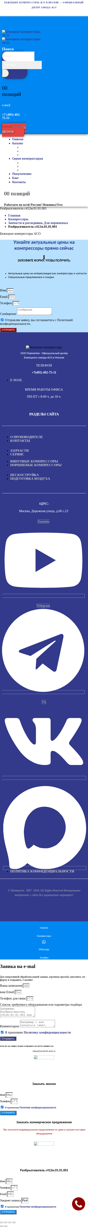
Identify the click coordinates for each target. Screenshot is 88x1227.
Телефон (6, 303)
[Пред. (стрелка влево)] (1, 1226)
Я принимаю (38, 1032)
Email (4, 296)
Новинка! (53, 204)
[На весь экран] (5, 1222)
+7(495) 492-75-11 (44, 372)
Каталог (17, 143)
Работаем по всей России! (23, 204)
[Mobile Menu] (4, 19)
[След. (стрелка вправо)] (5, 1226)
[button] (15, 74)
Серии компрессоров (27, 158)
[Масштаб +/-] (1, 1222)
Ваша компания (11, 985)
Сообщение (8, 314)
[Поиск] (5, 73)
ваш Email (7, 992)
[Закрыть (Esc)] (14, 1222)
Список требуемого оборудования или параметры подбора (41, 1004)
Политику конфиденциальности (47, 1032)
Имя (3, 290)
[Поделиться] (9, 1222)
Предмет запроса (10, 1200)
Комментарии (10, 1026)
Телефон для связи (13, 998)
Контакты (19, 182)
